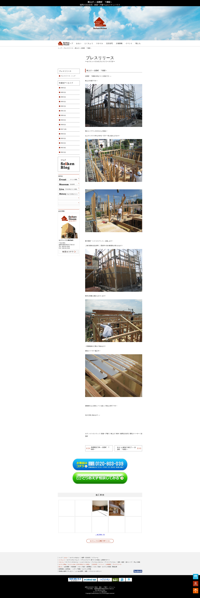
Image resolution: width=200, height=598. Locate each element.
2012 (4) (63, 152)
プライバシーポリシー (95, 571)
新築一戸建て (105, 433)
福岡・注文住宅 (86, 557)
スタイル (99, 43)
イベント (129, 43)
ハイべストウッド (94, 433)
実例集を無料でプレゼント (66, 571)
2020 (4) (63, 115)
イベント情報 (73, 179)
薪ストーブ (129, 562)
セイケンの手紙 (86, 569)
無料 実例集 (196, 584)
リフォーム (95, 557)
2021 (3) (63, 111)
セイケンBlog (62, 564)
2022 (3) (63, 106)
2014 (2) (63, 143)
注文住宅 (109, 43)
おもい (78, 43)
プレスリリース (68, 48)
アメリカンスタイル (97, 562)
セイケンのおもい (75, 557)
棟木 (117, 433)
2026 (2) (63, 87)
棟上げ (113, 433)
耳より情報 (137, 562)
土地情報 (119, 43)
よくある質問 (79, 571)
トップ (70, 43)
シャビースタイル (85, 562)
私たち (138, 43)
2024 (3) (63, 97)
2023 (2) (63, 101)
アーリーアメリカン (110, 562)
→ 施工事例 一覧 (100, 534)
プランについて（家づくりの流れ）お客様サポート (95, 560)
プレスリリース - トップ (68, 76)
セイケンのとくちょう (73, 560)
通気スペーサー (135, 433)
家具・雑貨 (121, 562)
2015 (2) (63, 138)
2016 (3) (63, 134)
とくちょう (88, 43)
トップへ (195, 590)
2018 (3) (63, 124)
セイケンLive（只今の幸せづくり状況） (79, 564)
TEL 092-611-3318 (100, 590)
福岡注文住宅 (124, 433)
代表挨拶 (73, 566)
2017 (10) (63, 129)
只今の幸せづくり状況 (71, 189)
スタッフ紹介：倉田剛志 (85, 566)
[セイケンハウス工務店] (63, 43)
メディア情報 (76, 569)
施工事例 (100, 495)
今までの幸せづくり (72, 194)
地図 (86, 571)
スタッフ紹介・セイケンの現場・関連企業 (105, 566)
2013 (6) (63, 147)
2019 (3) (63, 120)
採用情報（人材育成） (65, 569)
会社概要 (66, 566)
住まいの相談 (195, 577)
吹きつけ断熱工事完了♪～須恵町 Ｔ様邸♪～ (126, 448)
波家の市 (68, 203)
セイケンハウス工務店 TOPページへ (100, 541)
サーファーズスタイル (71, 562)
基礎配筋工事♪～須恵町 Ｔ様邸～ (100, 448)
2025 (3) (63, 92)
